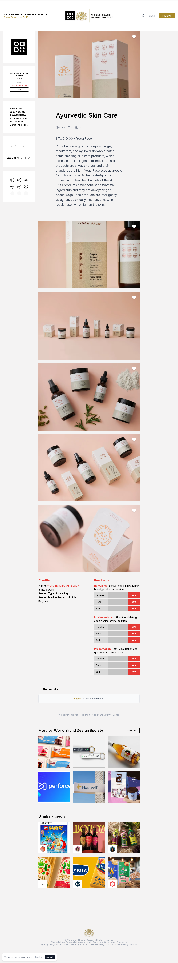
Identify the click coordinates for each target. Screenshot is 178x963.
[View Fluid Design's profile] (42, 849)
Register (167, 15)
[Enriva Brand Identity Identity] (89, 752)
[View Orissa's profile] (112, 849)
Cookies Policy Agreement (78, 942)
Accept (49, 957)
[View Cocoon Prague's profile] (42, 884)
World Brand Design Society (63, 585)
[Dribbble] (26, 180)
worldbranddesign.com (19, 85)
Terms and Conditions (104, 942)
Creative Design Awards (101, 944)
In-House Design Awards (76, 944)
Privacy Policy (57, 942)
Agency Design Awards (52, 944)
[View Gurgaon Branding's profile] (112, 884)
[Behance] (12, 187)
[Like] (134, 37)
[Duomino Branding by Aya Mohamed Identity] (124, 787)
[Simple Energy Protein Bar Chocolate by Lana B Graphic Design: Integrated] (54, 752)
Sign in (152, 15)
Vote (134, 595)
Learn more (26, 957)
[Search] (143, 15)
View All (131, 730)
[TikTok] (26, 187)
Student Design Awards (125, 944)
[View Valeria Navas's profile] (77, 849)
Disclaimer (122, 942)
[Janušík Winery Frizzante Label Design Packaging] (124, 752)
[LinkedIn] (19, 187)
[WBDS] (12, 180)
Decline (38, 957)
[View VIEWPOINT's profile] (77, 884)
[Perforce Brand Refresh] (54, 787)
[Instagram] (19, 180)
